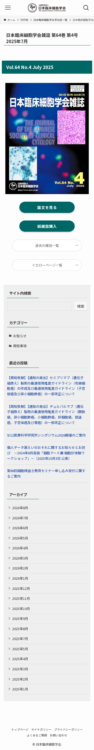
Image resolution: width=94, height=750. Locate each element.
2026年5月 (20, 538)
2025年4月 (20, 658)
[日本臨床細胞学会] (47, 8)
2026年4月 (20, 547)
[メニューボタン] (8, 8)
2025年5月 (20, 648)
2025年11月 (21, 598)
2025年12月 (21, 588)
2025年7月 (20, 638)
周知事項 (20, 345)
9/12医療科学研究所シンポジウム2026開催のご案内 (46, 435)
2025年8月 (20, 628)
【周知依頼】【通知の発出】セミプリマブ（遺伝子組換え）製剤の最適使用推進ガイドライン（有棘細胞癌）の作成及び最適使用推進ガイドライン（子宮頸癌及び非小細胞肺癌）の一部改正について (46, 385)
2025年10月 (21, 608)
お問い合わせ (58, 735)
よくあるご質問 (37, 735)
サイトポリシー (41, 729)
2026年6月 (20, 527)
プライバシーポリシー (68, 729)
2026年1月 (20, 578)
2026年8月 (20, 507)
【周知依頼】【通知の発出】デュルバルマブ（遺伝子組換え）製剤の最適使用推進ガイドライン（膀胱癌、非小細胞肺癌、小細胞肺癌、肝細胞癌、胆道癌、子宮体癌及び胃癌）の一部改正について (46, 414)
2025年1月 (20, 689)
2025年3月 (20, 668)
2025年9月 (20, 618)
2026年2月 (20, 568)
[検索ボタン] (86, 8)
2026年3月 (20, 558)
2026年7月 (20, 517)
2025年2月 (20, 679)
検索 (80, 306)
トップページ (19, 729)
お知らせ (20, 335)
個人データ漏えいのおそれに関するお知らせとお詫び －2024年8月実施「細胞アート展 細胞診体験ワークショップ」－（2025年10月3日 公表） (46, 453)
